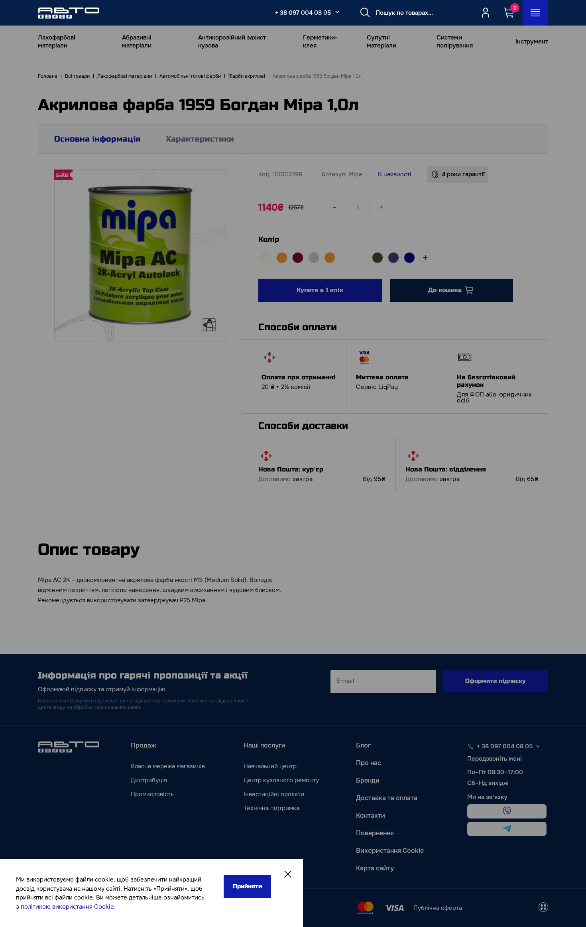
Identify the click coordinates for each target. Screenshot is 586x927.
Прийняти (247, 886)
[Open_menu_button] (535, 13)
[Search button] (365, 12)
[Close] (287, 874)
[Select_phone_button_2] (337, 12)
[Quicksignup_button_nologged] (485, 12)
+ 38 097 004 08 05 (303, 13)
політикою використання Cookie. (68, 907)
